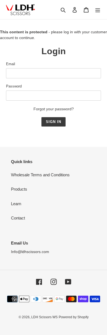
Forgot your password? (53, 109)
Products (19, 189)
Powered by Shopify (74, 317)
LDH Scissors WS (44, 317)
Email (10, 64)
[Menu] (97, 10)
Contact (18, 218)
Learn (16, 203)
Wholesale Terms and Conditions (40, 174)
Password (14, 86)
